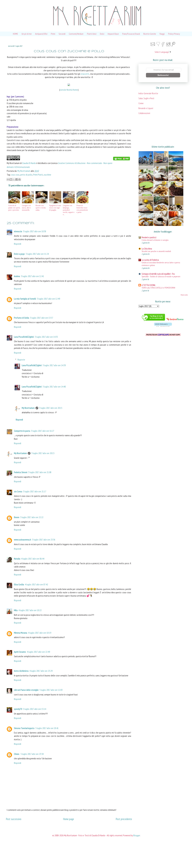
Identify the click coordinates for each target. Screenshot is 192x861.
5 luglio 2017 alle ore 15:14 (34, 708)
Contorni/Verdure (76, 33)
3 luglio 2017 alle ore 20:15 (50, 407)
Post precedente (124, 819)
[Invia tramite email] (8, 179)
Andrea (17, 276)
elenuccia (18, 231)
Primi (53, 33)
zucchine (47, 174)
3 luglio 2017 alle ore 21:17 (34, 491)
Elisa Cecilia (19, 584)
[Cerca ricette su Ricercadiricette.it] (153, 321)
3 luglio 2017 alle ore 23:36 (43, 539)
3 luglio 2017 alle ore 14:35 (46, 336)
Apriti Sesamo (20, 651)
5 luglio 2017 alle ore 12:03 (51, 689)
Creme (141, 103)
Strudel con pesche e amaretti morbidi (156, 251)
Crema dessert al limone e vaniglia (155, 239)
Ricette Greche (149, 33)
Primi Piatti (38, 174)
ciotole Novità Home (69, 89)
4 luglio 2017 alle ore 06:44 (32, 558)
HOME (15, 33)
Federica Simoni (20, 472)
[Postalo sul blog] (10, 179)
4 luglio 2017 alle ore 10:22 (30, 610)
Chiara (17, 753)
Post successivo (13, 819)
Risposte (21, 359)
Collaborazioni (144, 113)
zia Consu (18, 491)
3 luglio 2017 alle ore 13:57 (41, 317)
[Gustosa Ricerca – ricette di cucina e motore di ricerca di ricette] (174, 321)
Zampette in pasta (22, 430)
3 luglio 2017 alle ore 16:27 (42, 430)
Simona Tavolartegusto (24, 728)
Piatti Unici (91, 33)
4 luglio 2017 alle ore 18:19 (39, 632)
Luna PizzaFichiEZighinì (24, 336)
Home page (68, 819)
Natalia (17, 558)
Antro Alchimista (21, 670)
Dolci (102, 33)
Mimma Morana (20, 632)
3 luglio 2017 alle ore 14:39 (54, 365)
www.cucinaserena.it (22, 539)
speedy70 (18, 708)
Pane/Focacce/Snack (131, 33)
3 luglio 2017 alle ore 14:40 (54, 386)
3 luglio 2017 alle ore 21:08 (39, 472)
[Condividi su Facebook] (16, 179)
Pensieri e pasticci (149, 237)
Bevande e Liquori (145, 108)
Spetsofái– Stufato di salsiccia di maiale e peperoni (161, 276)
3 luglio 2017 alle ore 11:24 (37, 253)
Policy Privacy (174, 33)
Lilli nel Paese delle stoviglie (26, 689)
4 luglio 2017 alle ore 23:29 (40, 670)
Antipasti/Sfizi (41, 33)
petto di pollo (26, 174)
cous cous (15, 174)
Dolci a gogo (19, 253)
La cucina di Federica (150, 259)
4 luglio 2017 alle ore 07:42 (36, 584)
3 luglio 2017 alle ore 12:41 (32, 276)
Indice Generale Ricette (148, 93)
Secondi (62, 33)
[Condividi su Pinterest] (19, 179)
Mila (16, 610)
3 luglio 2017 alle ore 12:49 (48, 298)
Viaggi (162, 33)
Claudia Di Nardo (29, 163)
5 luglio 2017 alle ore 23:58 (32, 753)
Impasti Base (113, 33)
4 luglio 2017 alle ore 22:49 (38, 651)
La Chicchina (147, 248)
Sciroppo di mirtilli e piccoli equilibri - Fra (158, 273)
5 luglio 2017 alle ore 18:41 (46, 728)
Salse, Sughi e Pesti (146, 98)
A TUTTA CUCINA (148, 285)
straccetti (85, 73)
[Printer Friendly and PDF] (121, 159)
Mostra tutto (184, 295)
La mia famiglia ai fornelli (25, 298)
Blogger (136, 835)
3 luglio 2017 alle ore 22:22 (31, 517)
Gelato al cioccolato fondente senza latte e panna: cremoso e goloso (161, 264)
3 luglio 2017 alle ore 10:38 (34, 231)
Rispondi (17, 243)
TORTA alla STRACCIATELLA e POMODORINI (158, 287)
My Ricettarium (24, 170)
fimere (16, 517)
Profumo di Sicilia (21, 317)
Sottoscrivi (163, 75)
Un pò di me (27, 33)
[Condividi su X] (13, 179)
